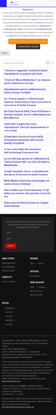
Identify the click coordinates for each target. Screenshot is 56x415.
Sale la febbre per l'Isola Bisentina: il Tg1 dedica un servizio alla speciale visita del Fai (27, 193)
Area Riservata (8, 263)
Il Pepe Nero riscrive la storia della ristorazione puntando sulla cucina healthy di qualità (23, 139)
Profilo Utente (8, 271)
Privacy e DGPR (36, 295)
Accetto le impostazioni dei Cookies (28, 41)
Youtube (9, 324)
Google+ (9, 316)
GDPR (32, 287)
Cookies (41, 287)
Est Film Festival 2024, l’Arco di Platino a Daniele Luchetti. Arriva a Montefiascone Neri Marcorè (27, 114)
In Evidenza (35, 276)
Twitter (8, 312)
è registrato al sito (44, 29)
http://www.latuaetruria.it (11, 381)
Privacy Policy (36, 291)
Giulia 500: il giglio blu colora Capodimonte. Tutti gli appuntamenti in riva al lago (26, 127)
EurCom (23, 386)
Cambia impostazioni (28, 47)
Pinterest (9, 320)
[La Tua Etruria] (13, 3)
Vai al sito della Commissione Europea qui (18, 407)
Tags (32, 263)
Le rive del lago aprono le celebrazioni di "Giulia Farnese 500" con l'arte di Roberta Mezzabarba (26, 161)
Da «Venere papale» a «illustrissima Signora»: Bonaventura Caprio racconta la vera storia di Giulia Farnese (27, 102)
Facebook (9, 308)
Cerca (40, 263)
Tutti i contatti (8, 282)
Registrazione (8, 267)
